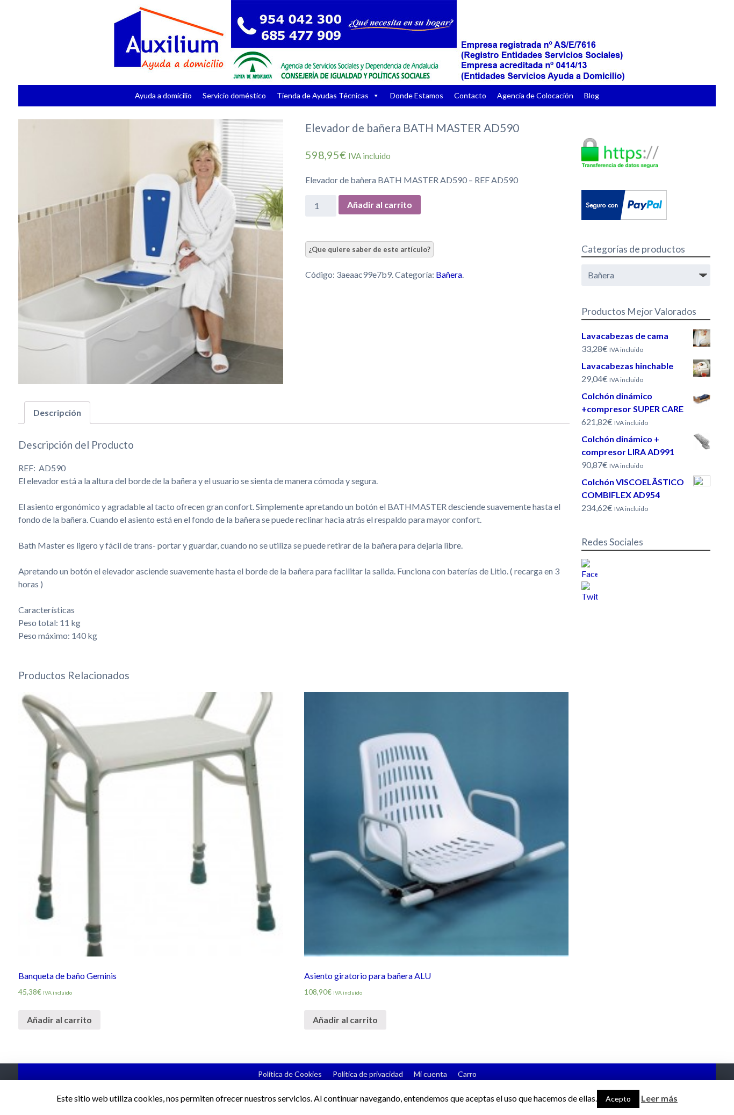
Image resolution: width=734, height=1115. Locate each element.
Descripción (57, 412)
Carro (467, 1073)
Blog (591, 95)
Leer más (659, 1098)
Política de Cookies (290, 1073)
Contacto (470, 95)
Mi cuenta (430, 1073)
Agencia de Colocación (535, 95)
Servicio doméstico (234, 95)
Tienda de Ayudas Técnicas (323, 95)
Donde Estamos (416, 95)
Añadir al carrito (379, 204)
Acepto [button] (618, 1098)
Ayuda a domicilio (163, 95)
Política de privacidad (368, 1073)
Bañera (449, 274)
